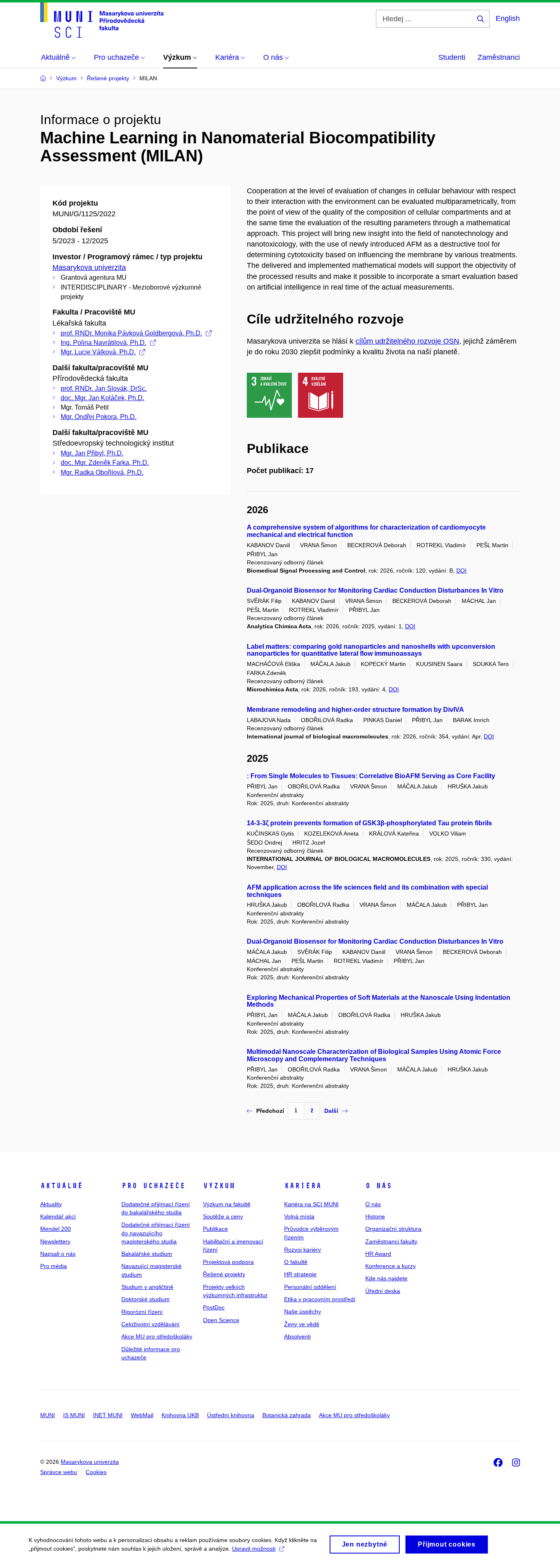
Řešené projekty (224, 1274)
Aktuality (51, 1204)
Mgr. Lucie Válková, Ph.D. (98, 352)
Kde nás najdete (386, 1278)
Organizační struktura (393, 1228)
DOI (461, 570)
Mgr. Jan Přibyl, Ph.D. (92, 453)
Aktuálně (61, 1185)
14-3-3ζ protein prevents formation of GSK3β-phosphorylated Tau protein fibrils (369, 823)
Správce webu (58, 1472)
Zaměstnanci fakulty (391, 1241)
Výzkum (219, 1185)
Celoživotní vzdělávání (150, 1324)
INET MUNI (108, 1415)
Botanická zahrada (286, 1415)
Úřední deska (382, 1291)
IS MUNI (74, 1415)
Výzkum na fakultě (226, 1204)
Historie (375, 1216)
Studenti (451, 57)
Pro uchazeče (153, 1185)
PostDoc (214, 1307)
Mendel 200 (55, 1228)
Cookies (96, 1472)
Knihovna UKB (180, 1415)
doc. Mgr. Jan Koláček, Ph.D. (102, 397)
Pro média (53, 1266)
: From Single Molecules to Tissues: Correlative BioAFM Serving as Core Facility (371, 775)
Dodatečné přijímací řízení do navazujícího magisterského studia (155, 1233)
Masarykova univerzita (89, 267)
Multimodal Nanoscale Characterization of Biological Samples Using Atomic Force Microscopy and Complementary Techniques (374, 1055)
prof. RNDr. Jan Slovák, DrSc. (104, 388)
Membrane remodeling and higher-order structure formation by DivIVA (355, 709)
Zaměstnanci (499, 57)
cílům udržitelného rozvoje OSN (407, 341)
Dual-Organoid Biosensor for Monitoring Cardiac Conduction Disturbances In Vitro (375, 590)
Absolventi (297, 1336)
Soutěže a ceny (223, 1216)
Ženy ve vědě (301, 1324)
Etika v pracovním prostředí (319, 1299)
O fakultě (295, 1262)
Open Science (221, 1320)
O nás (378, 1185)
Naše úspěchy (302, 1311)
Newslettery (55, 1241)
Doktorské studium (145, 1299)
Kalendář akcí (58, 1216)
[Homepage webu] (102, 20)
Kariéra (302, 1185)
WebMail (142, 1415)
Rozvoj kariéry (302, 1249)
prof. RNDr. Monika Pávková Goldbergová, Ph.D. (131, 333)
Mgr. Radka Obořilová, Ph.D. (102, 472)
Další (331, 1111)
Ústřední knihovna (230, 1415)
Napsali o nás (57, 1253)
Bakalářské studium (146, 1253)
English (508, 18)
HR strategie (300, 1274)
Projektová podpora (228, 1262)
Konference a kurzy (390, 1266)
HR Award (378, 1253)
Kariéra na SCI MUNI (311, 1204)
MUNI (47, 1415)
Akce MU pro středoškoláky (156, 1336)
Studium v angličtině (147, 1287)
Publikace (215, 1228)
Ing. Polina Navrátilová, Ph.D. (103, 342)
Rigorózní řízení (142, 1312)
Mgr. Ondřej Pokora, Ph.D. (99, 416)
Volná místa (299, 1216)
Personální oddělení (310, 1287)
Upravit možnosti (253, 1548)
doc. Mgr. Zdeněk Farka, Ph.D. (105, 462)
